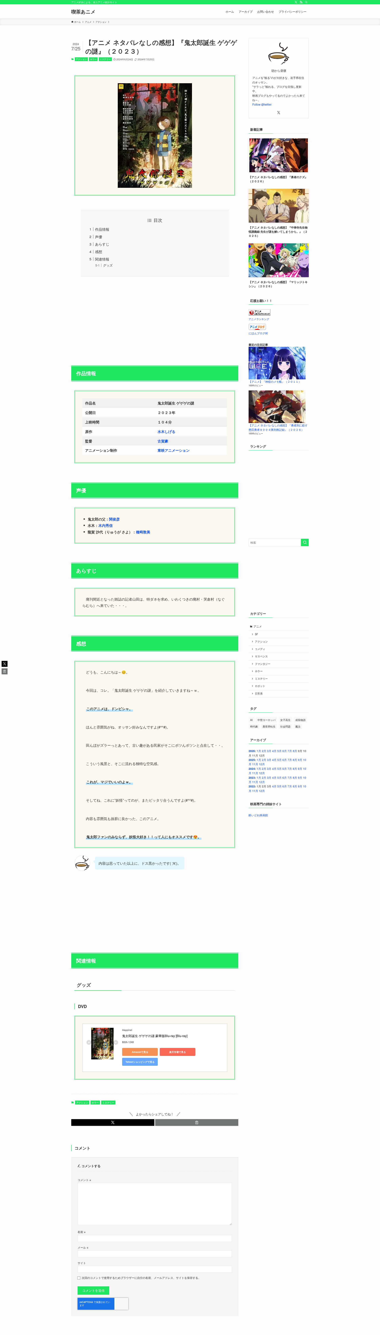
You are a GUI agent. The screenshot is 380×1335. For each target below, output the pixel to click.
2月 (264, 751)
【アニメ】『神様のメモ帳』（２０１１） (275, 382)
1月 (259, 751)
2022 (252, 786)
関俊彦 (114, 519)
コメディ (260, 649)
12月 (262, 764)
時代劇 (254, 726)
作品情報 (102, 229)
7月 (290, 751)
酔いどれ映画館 (258, 815)
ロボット (260, 686)
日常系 (259, 693)
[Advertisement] (154, 318)
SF (256, 634)
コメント (84, 1180)
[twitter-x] (295, 2)
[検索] (306, 2)
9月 (300, 760)
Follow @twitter (262, 104)
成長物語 (300, 720)
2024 (252, 769)
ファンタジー (262, 664)
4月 (274, 751)
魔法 (297, 726)
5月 (279, 751)
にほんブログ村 (258, 333)
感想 (98, 251)
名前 (82, 1232)
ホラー (93, 59)
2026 (252, 751)
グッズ (108, 265)
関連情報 (102, 259)
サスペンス (261, 656)
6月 (284, 751)
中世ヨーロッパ (266, 720)
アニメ (258, 626)
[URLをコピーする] (196, 1122)
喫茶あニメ (83, 11)
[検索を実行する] (305, 542)
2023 (252, 777)
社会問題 (285, 726)
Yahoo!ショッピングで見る (140, 1062)
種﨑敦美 (143, 532)
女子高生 (285, 720)
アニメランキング (259, 319)
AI (251, 720)
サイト (82, 1263)
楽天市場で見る (177, 1052)
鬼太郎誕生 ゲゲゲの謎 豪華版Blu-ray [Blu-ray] (154, 1036)
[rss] (301, 2)
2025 (252, 760)
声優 (98, 236)
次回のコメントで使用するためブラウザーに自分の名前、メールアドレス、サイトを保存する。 (141, 1277)
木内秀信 (105, 525)
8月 (295, 751)
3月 (269, 751)
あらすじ (102, 244)
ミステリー (105, 59)
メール (83, 1247)
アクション (81, 59)
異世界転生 (269, 726)
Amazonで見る (140, 1052)
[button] (112, 1122)
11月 (255, 764)
